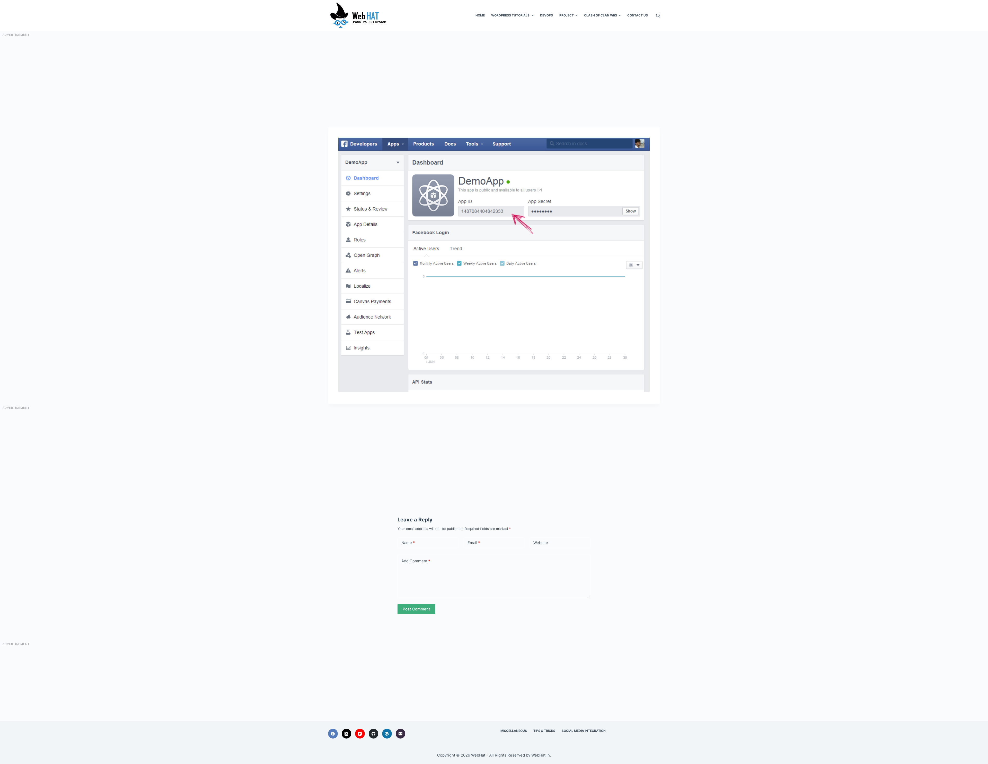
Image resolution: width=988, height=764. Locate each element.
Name (408, 542)
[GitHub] (373, 734)
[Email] (400, 734)
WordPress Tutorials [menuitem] (510, 15)
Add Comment (415, 560)
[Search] (658, 15)
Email (473, 542)
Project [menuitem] (566, 15)
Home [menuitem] (480, 15)
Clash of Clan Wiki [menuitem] (600, 15)
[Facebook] (333, 734)
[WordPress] (387, 734)
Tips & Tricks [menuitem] (544, 731)
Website (540, 542)
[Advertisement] (494, 73)
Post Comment (416, 609)
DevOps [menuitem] (546, 15)
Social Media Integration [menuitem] (584, 731)
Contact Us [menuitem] (637, 15)
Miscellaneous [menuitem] (513, 731)
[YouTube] (360, 734)
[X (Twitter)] (346, 734)
